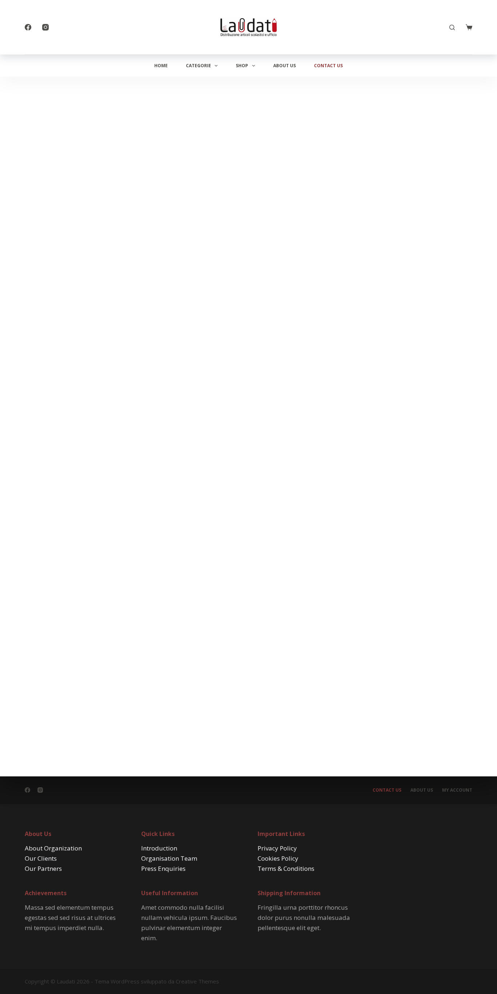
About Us (284, 65)
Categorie (198, 65)
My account (457, 790)
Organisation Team (169, 858)
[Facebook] (28, 27)
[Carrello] (469, 27)
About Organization (53, 848)
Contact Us (328, 65)
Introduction (159, 848)
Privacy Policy (277, 848)
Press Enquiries (163, 868)
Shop (242, 65)
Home (161, 65)
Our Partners (43, 868)
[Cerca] (452, 27)
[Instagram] (45, 27)
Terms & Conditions (286, 868)
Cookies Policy (278, 858)
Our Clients (41, 858)
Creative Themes (197, 981)
